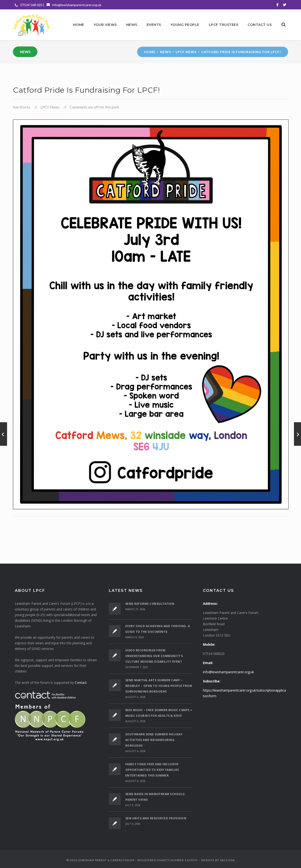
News (165, 52)
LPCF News (186, 52)
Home (149, 52)
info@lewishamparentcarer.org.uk (76, 5)
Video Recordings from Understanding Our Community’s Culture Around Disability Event (154, 656)
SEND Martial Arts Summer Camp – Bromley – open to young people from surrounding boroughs (158, 685)
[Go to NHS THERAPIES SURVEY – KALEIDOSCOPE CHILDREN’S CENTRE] (3, 434)
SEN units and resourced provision (155, 818)
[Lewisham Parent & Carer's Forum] (31, 24)
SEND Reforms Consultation (149, 604)
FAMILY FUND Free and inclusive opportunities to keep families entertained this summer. (152, 769)
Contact (81, 682)
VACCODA (227, 860)
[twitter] (284, 4)
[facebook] (277, 4)
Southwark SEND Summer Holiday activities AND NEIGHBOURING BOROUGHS (154, 740)
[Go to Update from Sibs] (297, 434)
